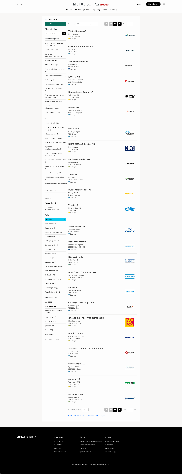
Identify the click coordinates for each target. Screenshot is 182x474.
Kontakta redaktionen (112, 441)
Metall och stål (52, 123)
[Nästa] (115, 24)
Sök (22, 4)
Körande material (52, 119)
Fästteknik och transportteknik (52, 208)
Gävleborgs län (51, 288)
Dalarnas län (50, 283)
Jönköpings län (52, 241)
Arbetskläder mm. (52, 50)
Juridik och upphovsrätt (87, 445)
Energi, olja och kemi (54, 84)
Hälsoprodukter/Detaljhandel (55, 185)
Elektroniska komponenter (55, 70)
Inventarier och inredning (54, 113)
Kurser (49, 330)
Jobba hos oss (109, 448)
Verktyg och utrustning (55, 142)
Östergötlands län (53, 236)
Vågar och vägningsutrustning (53, 148)
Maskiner (50, 317)
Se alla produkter (60, 452)
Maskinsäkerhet (52, 190)
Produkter (50, 321)
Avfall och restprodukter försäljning (54, 44)
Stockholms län (52, 224)
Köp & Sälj (96, 10)
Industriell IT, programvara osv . (54, 129)
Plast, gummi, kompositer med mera (54, 154)
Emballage (50, 80)
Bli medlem (58, 445)
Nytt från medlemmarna (54, 312)
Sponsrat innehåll (85, 452)
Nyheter (69, 10)
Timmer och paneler (53, 138)
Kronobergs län (51, 245)
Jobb (105, 10)
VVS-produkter (51, 65)
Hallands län (50, 262)
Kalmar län (50, 249)
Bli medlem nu (55, 24)
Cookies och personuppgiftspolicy (91, 441)
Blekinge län (50, 254)
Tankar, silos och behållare (54, 167)
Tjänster (49, 326)
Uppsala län (50, 228)
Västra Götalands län (54, 266)
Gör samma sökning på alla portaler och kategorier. (87, 415)
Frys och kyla (50, 203)
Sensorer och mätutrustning (52, 107)
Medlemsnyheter (82, 10)
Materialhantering (53, 173)
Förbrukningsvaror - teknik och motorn (55, 96)
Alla (46, 19)
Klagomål (83, 448)
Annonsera (57, 448)
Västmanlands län (53, 279)
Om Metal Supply (110, 452)
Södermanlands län (53, 232)
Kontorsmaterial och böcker (55, 161)
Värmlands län (51, 271)
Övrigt (48, 199)
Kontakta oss (109, 445)
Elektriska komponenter (55, 76)
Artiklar (50, 334)
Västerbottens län (52, 292)
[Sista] (120, 24)
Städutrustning (52, 134)
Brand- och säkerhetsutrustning (54, 55)
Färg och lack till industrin (54, 90)
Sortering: (72, 24)
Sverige (49, 219)
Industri (49, 194)
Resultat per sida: (75, 410)
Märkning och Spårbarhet (54, 178)
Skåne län (50, 258)
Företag (113, 10)
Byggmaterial (51, 61)
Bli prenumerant (59, 441)
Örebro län (50, 275)
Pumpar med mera (53, 101)
